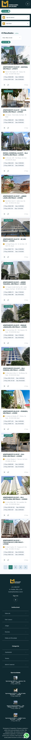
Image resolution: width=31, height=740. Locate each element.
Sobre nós (7, 613)
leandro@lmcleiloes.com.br (15, 591)
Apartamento (8, 652)
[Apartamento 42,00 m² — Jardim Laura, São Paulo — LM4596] (15, 715)
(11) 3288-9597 (15, 587)
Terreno (7, 658)
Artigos (7, 625)
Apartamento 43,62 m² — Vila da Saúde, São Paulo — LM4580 (15, 694)
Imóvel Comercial (9, 664)
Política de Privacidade (11, 638)
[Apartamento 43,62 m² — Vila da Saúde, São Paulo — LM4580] (15, 690)
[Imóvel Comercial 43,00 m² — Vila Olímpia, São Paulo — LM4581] (15, 702)
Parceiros (7, 632)
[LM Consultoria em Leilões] (10, 3)
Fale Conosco (8, 619)
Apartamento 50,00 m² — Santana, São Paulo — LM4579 (15, 682)
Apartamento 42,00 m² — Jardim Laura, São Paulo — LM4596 (15, 719)
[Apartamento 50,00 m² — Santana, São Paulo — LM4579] (15, 678)
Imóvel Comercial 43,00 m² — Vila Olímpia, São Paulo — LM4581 (15, 706)
